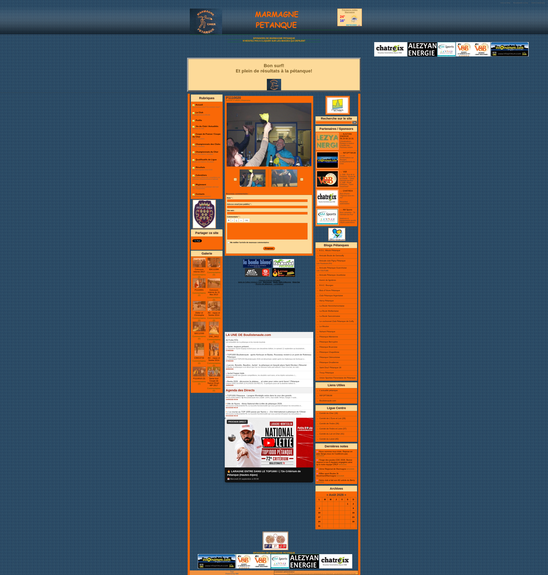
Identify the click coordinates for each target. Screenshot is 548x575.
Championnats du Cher (206, 152)
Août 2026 (336, 495)
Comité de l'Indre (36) (329, 423)
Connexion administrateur (284, 572)
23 (353, 517)
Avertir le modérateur (538, 3)
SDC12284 (214, 269)
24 (319, 521)
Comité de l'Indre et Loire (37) (332, 428)
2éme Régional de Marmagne (332, 469)
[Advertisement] (269, 312)
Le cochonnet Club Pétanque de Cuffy (336, 321)
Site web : (231, 211)
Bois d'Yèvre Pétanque (329, 290)
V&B (345, 172)
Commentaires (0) (199, 276)
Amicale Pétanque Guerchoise (333, 268)
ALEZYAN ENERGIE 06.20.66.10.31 (347, 136)
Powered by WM (231, 574)
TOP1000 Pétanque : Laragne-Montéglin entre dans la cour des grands (259, 395)
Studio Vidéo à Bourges (282, 282)
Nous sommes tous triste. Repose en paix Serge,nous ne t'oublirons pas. (334, 452)
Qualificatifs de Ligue (206, 159)
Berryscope (267, 282)
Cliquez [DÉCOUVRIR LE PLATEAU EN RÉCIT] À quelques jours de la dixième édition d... (261, 383)
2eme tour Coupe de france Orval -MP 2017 (214, 381)
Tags (232, 572)
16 (353, 513)
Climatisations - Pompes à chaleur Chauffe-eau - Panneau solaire (347, 144)
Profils (198, 120)
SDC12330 (199, 333)
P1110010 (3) (199, 378)
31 (319, 526)
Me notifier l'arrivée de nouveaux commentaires (249, 243)
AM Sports (347, 210)
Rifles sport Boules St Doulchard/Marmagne (327, 474)
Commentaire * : (233, 217)
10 (319, 513)
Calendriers (201, 175)
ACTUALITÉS (232, 340)
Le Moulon (324, 326)
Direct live (296, 282)
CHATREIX (348, 191)
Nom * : (230, 198)
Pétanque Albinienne (328, 336)
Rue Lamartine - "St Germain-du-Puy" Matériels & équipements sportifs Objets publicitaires (348, 218)
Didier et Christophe (199, 314)
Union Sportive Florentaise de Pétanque (337, 378)
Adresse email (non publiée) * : (239, 204)
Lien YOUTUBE (322, 271)
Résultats (200, 167)
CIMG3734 (199, 358)
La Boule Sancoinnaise (329, 316)
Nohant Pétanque (327, 331)
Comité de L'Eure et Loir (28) (332, 418)
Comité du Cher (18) (328, 413)
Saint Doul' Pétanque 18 (330, 367)
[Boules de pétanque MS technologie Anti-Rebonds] (257, 269)
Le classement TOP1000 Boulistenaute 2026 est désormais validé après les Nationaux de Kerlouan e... (266, 359)
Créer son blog (505, 3)
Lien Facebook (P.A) (324, 264)
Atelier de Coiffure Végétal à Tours (250, 282)
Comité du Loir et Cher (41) (331, 434)
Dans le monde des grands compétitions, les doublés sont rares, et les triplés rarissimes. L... (261, 375)
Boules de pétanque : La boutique (269, 284)
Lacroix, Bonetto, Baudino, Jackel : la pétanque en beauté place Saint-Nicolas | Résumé (267, 365)
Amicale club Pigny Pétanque (332, 261)
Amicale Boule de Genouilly (331, 255)
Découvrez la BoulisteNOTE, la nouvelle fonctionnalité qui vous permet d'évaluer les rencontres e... (264, 406)
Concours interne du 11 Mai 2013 (214, 292)
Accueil (199, 105)
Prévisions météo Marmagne (349, 11)
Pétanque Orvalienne (329, 362)
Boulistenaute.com (327, 400)
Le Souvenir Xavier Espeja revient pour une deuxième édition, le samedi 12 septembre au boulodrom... (266, 349)
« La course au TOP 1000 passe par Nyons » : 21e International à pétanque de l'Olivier (266, 412)
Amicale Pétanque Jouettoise (332, 275)
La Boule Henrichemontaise (331, 306)
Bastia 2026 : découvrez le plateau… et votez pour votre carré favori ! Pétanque (263, 381)
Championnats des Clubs (207, 144)
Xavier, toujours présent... (238, 346)
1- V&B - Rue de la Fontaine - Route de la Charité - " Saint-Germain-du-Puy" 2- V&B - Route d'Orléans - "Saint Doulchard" (347, 181)
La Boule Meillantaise (329, 311)
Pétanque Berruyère (328, 342)
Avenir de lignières (327, 280)
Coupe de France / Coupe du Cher (206, 135)
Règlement (200, 184)
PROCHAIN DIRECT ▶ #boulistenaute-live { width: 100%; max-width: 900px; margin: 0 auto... (262, 398)
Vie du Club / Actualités (206, 126)
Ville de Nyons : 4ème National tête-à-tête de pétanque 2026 (254, 403)
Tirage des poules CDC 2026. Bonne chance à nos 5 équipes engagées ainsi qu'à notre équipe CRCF (334, 462)
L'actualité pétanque (328, 390)
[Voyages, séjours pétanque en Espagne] (283, 269)
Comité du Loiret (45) (329, 439)
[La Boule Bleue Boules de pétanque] (257, 260)
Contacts (200, 194)
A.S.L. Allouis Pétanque (329, 250)
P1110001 (199, 290)
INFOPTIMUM (349, 153)
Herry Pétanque (326, 300)
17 (319, 517)
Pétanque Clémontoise (329, 357)
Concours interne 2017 (199, 270)
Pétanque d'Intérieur (269, 280)
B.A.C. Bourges (326, 285)
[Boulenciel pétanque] (283, 260)
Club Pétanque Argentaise (331, 295)
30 (353, 521)
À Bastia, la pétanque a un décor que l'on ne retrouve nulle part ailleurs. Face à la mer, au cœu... (263, 367)
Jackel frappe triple (235, 373)
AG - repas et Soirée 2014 (214, 314)
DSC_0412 (214, 336)
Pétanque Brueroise (328, 347)
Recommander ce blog (520, 3)
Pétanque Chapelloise (329, 352)
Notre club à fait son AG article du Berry (337, 480)
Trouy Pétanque (326, 372)
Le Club (199, 112)
